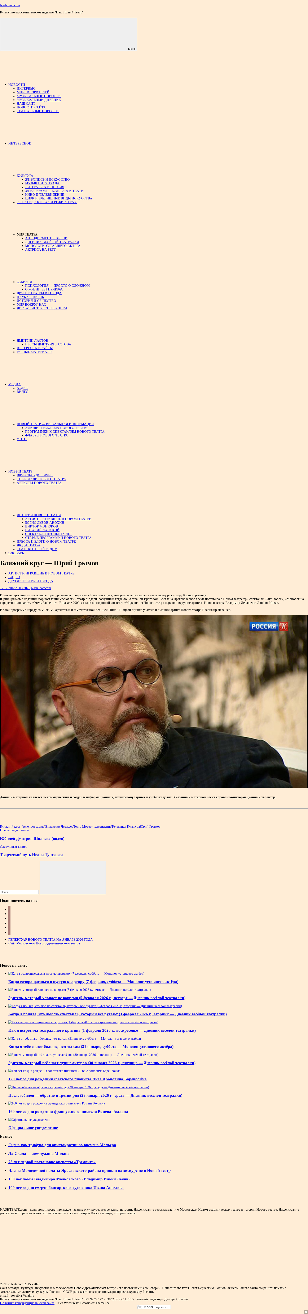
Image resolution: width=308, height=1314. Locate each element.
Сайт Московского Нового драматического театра (44, 943)
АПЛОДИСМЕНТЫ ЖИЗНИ (46, 238)
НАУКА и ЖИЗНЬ (30, 297)
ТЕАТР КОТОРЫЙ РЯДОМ (37, 549)
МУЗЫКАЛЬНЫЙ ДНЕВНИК (39, 100)
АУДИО (22, 388)
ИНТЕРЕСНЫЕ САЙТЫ (35, 348)
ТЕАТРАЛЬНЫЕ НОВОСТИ (38, 111)
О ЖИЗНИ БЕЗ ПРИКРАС (44, 289)
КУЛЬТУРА (25, 175)
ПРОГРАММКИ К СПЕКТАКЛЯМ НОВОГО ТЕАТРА (65, 431)
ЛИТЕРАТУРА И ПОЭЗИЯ (44, 187)
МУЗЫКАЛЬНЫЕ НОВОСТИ (39, 96)
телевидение (102, 826)
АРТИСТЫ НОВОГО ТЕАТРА (39, 482)
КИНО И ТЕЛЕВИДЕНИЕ (44, 194)
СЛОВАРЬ (16, 553)
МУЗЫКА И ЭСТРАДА (42, 183)
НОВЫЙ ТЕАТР (20, 471)
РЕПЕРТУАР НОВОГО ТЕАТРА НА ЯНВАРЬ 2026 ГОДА (50, 939)
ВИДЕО (22, 391)
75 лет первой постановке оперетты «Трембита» (52, 1162)
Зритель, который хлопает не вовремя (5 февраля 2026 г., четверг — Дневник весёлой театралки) (96, 998)
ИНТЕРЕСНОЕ (19, 143)
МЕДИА (14, 384)
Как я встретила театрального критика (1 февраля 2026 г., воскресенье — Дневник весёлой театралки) (102, 1030)
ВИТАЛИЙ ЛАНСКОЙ (42, 530)
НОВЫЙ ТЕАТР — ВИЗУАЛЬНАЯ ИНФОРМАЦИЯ (55, 424)
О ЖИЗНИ (24, 282)
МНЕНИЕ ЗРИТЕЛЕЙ (33, 92)
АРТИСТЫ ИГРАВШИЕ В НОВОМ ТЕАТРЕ (58, 519)
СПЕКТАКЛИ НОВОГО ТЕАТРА (41, 479)
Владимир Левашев (59, 826)
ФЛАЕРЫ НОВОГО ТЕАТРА (46, 435)
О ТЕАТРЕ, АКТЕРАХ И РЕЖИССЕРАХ (47, 202)
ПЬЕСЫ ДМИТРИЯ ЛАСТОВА (48, 344)
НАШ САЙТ (26, 103)
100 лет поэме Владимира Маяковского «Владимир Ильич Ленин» (69, 1179)
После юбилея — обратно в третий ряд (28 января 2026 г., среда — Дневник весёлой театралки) (95, 1095)
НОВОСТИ (16, 84)
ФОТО (22, 439)
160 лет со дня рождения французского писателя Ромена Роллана (68, 1111)
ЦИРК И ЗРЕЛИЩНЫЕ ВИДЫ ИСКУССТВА (58, 198)
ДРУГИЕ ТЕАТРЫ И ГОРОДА (39, 293)
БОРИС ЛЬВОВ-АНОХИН (44, 522)
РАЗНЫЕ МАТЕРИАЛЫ (34, 352)
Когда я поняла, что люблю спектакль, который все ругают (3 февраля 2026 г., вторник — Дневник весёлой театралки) (117, 1014)
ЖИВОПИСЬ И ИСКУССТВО (47, 179)
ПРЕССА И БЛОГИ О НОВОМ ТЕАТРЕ (46, 541)
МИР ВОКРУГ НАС (31, 304)
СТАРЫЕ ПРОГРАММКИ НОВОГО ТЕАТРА (58, 537)
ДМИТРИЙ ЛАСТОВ (32, 340)
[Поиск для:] (20, 892)
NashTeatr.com (10, 5)
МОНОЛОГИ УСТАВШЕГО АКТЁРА (52, 245)
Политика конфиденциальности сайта (27, 1303)
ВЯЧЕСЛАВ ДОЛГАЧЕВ (35, 475)
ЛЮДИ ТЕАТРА (28, 545)
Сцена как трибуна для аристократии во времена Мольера (62, 1145)
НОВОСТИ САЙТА (31, 107)
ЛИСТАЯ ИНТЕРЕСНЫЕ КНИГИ (42, 308)
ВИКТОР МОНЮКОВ (41, 526)
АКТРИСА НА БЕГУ (40, 249)
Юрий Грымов (150, 826)
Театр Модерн (83, 826)
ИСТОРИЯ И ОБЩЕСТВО (36, 300)
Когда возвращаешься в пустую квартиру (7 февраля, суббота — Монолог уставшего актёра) (93, 981)
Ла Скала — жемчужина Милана (39, 1153)
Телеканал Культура (125, 826)
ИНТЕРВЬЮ (26, 88)
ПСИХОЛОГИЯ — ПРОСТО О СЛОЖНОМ (57, 285)
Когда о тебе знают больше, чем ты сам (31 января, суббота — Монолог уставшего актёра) (90, 1046)
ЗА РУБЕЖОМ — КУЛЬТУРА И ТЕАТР (54, 191)
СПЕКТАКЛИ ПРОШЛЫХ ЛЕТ (48, 534)
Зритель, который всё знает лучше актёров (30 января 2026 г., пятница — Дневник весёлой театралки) (101, 1063)
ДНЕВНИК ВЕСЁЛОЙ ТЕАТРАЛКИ (52, 242)
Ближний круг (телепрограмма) (22, 826)
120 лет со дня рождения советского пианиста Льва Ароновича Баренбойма (77, 1079)
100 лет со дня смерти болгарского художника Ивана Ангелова (66, 1187)
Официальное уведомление (33, 1127)
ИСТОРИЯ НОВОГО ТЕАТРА (39, 515)
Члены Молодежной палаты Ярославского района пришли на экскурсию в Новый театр (89, 1170)
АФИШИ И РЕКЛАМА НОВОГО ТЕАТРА (56, 428)
